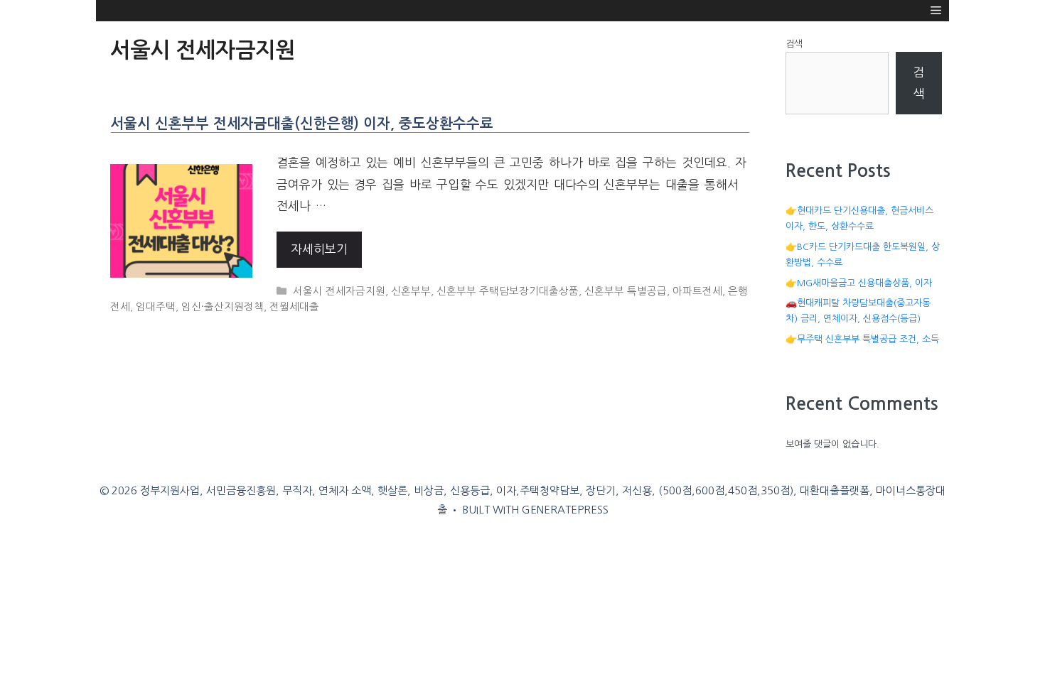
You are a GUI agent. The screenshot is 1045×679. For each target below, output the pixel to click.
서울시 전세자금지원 (339, 291)
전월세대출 (294, 307)
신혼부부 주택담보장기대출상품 (507, 291)
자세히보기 (319, 249)
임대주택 (156, 307)
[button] (936, 10)
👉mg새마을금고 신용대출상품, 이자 (859, 283)
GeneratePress (565, 509)
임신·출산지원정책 (222, 307)
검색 (794, 43)
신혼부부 (411, 291)
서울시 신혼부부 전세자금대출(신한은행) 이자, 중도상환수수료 (301, 123)
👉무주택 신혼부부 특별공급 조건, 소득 (862, 339)
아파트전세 (697, 291)
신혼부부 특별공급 (625, 291)
